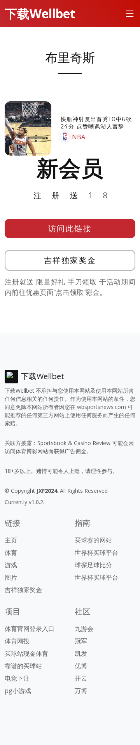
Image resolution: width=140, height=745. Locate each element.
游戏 (11, 565)
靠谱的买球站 (23, 666)
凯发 (81, 653)
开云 (81, 678)
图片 (11, 577)
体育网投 (17, 641)
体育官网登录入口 (29, 628)
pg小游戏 (18, 690)
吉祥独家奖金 (70, 260)
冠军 (81, 641)
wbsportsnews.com (101, 407)
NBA (78, 137)
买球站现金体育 (26, 653)
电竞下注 (17, 678)
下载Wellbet (40, 13)
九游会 (84, 628)
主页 (11, 540)
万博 (81, 690)
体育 (11, 552)
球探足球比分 (93, 565)
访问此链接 (70, 228)
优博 (81, 666)
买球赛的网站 (93, 540)
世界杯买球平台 (96, 552)
